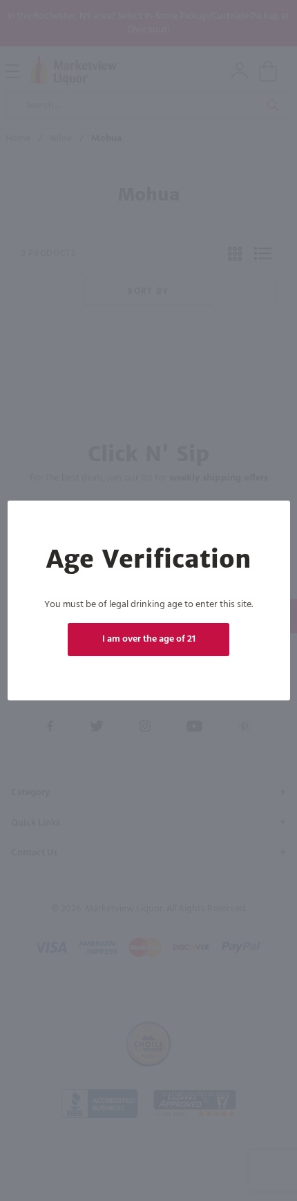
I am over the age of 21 (148, 639)
